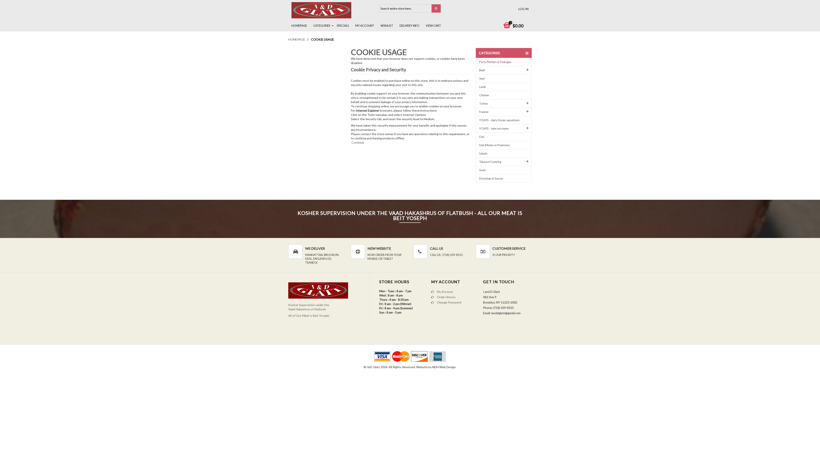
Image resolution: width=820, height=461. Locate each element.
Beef (482, 70)
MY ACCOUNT (364, 25)
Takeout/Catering (490, 161)
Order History (445, 297)
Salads (483, 153)
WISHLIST (387, 25)
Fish (481, 137)
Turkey (483, 103)
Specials (343, 25)
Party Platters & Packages (495, 62)
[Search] (436, 8)
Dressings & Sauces (491, 178)
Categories (321, 25)
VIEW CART (433, 25)
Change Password (448, 302)
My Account (444, 291)
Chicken (484, 95)
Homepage (299, 25)
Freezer (484, 112)
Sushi (482, 170)
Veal (482, 78)
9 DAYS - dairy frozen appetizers (499, 120)
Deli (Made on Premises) (494, 145)
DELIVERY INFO (409, 25)
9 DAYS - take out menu (494, 128)
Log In (523, 9)
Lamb (482, 87)
